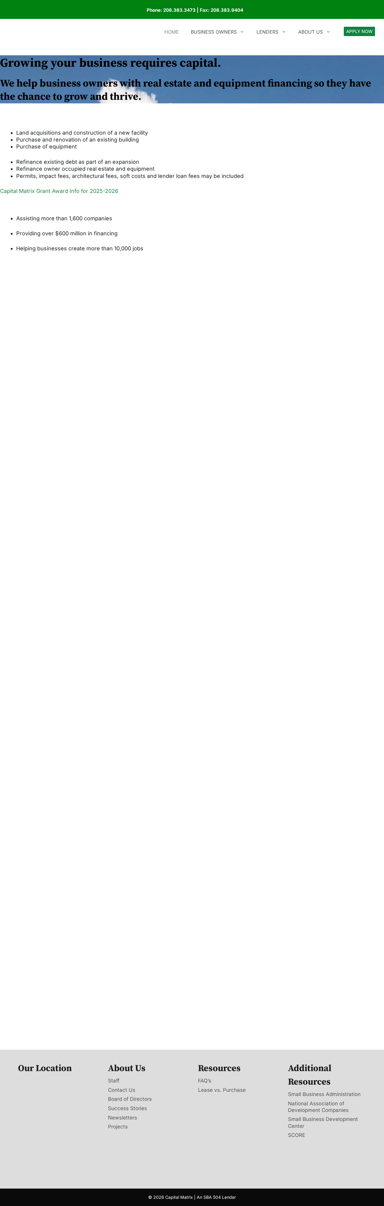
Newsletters (122, 1118)
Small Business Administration (324, 1094)
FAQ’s (204, 1081)
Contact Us (121, 1090)
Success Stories (127, 1108)
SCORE (296, 1135)
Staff (113, 1081)
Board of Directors (130, 1099)
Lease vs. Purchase (222, 1090)
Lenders (267, 32)
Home (171, 32)
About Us (310, 32)
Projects (118, 1127)
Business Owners (214, 32)
